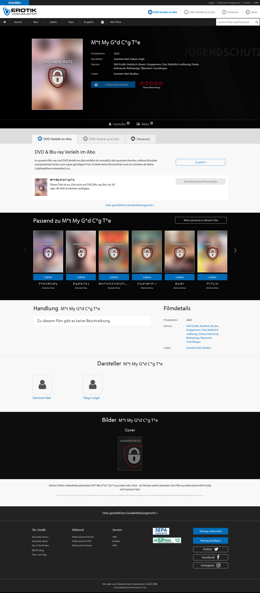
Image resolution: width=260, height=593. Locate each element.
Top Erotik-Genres (40, 536)
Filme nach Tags (39, 554)
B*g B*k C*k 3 (81, 283)
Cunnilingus (160, 68)
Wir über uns (109, 584)
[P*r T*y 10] (212, 251)
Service (117, 530)
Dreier (195, 64)
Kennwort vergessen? (229, 2)
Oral (164, 64)
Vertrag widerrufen (211, 531)
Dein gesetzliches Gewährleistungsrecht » (130, 205)
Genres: (95, 64)
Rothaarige (133, 68)
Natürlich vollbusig (179, 64)
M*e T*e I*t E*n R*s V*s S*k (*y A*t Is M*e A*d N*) (114, 283)
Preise (247, 2)
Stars (71, 22)
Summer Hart (121, 59)
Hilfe (114, 536)
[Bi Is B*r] (180, 251)
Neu (35, 22)
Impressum (139, 584)
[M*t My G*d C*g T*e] (57, 74)
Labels (53, 22)
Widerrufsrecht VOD (81, 541)
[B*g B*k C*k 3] (81, 251)
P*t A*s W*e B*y (48, 283)
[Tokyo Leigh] (92, 385)
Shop (254, 12)
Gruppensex (154, 64)
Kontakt (116, 541)
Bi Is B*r (179, 283)
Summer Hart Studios (126, 73)
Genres (18, 22)
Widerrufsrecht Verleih (83, 536)
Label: (94, 73)
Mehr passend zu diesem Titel (201, 220)
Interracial (120, 68)
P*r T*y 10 (212, 283)
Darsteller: (97, 59)
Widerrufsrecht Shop (82, 545)
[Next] (235, 250)
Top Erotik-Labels (40, 541)
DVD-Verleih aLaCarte (202, 12)
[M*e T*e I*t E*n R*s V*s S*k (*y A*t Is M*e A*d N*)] (114, 251)
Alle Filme (115, 22)
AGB (114, 545)
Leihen (48, 277)
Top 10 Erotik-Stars (40, 545)
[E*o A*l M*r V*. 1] (147, 251)
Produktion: (98, 53)
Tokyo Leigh (137, 59)
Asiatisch (132, 64)
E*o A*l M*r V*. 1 (147, 283)
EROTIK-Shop (38, 550)
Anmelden (14, 2)
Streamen (233, 12)
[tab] (54, 139)
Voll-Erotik (120, 64)
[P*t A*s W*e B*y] (48, 251)
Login (211, 2)
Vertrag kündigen (210, 540)
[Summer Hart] (42, 385)
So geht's (89, 22)
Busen (142, 64)
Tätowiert (146, 68)
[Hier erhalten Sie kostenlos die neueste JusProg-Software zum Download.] (167, 540)
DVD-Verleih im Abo (165, 12)
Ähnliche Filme (48, 288)
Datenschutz (124, 584)
